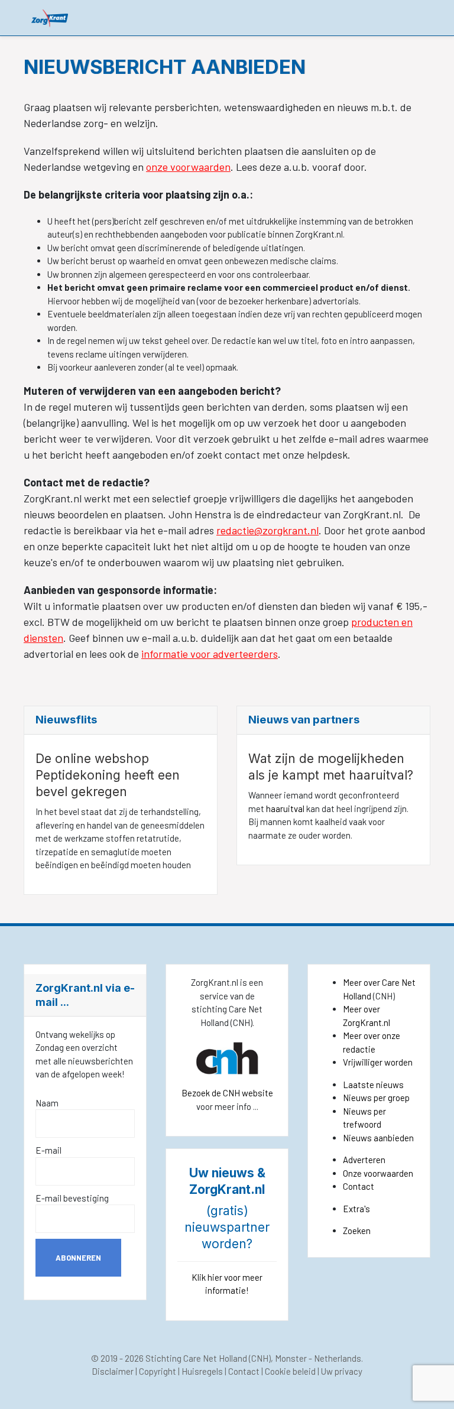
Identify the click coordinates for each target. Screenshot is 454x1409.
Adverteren (364, 1159)
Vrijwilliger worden (378, 1062)
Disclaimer (113, 1371)
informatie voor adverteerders (209, 653)
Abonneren (78, 1257)
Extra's (356, 1208)
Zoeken (357, 1230)
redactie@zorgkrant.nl (267, 530)
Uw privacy (341, 1371)
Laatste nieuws (373, 1084)
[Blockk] (50, 17)
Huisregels (202, 1371)
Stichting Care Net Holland (196, 1358)
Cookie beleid (290, 1371)
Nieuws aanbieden (378, 1137)
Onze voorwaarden (378, 1173)
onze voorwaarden (188, 166)
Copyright (157, 1371)
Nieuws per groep (376, 1097)
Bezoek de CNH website (227, 1092)
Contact (358, 1186)
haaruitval (284, 808)
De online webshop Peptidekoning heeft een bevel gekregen (107, 775)
